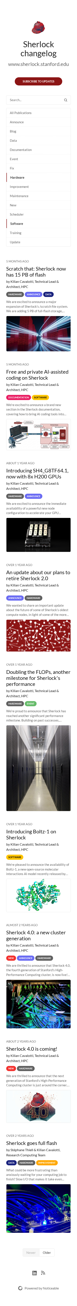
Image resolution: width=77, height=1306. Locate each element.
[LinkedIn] (36, 1272)
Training (15, 233)
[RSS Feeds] (43, 1272)
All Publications (21, 113)
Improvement (19, 187)
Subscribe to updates (38, 81)
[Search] (66, 100)
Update (15, 242)
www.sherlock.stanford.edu (38, 64)
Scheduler (17, 214)
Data (13, 140)
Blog (13, 131)
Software (16, 223)
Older (47, 1252)
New (13, 205)
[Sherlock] (38, 28)
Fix (12, 168)
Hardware (17, 177)
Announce (17, 122)
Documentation (21, 150)
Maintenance (19, 196)
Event (14, 159)
